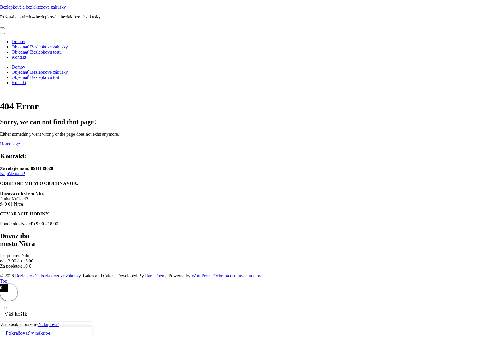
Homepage (10, 143)
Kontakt (19, 57)
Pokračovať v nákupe (28, 333)
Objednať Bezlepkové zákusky (40, 46)
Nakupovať (48, 324)
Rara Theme (157, 275)
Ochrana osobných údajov (237, 275)
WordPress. (202, 275)
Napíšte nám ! (12, 173)
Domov (18, 41)
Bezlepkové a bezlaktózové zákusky (33, 7)
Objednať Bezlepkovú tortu (37, 52)
